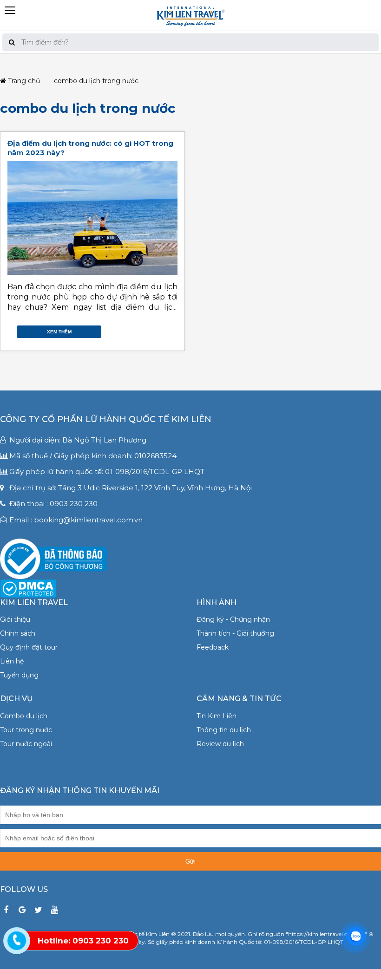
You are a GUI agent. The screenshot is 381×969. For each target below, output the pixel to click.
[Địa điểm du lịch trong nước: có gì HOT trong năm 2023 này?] (92, 218)
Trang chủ (23, 81)
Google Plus (163, 329)
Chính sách (17, 633)
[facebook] (6, 910)
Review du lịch (220, 744)
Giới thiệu (15, 619)
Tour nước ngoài (26, 744)
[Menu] (190, 3)
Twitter (154, 329)
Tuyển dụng (19, 675)
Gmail (172, 329)
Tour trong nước (26, 730)
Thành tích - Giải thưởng (235, 633)
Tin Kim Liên (216, 716)
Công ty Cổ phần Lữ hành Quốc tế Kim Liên (105, 419)
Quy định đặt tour (29, 647)
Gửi (190, 861)
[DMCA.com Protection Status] (28, 588)
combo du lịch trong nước (88, 108)
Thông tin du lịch (224, 730)
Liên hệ (12, 661)
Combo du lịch (23, 716)
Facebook (145, 329)
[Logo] (190, 15)
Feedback (213, 647)
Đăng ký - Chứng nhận (233, 619)
